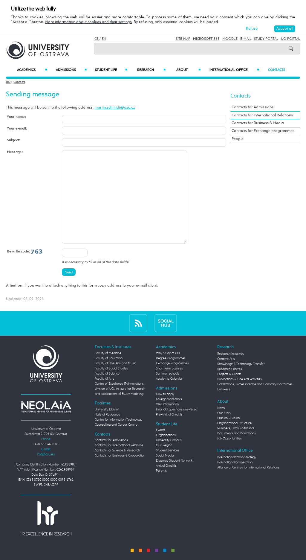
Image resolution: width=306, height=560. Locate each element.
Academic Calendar (169, 379)
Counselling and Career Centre (116, 425)
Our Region (164, 445)
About (188, 70)
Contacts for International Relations (262, 115)
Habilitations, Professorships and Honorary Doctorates (255, 384)
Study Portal (266, 39)
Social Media (165, 455)
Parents (161, 471)
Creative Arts (226, 359)
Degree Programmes (171, 358)
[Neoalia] (46, 407)
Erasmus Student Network (174, 460)
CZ (96, 39)
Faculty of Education (109, 358)
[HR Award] (46, 518)
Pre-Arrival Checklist (169, 414)
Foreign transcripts (169, 399)
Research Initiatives (230, 354)
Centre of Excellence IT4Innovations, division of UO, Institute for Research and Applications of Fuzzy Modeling (120, 389)
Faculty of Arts (104, 379)
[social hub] (165, 323)
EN (104, 39)
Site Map (183, 39)
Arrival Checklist (167, 466)
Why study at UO (168, 353)
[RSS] (138, 323)
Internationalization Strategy (236, 457)
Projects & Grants (229, 374)
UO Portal (290, 39)
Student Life (111, 70)
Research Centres (229, 369)
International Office (234, 70)
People (238, 139)
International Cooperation (235, 462)
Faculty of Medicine (108, 353)
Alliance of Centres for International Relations (248, 467)
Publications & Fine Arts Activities (239, 379)
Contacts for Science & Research (117, 450)
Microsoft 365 (206, 39)
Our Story (224, 413)
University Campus (169, 440)
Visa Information (167, 404)
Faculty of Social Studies (111, 368)
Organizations (166, 435)
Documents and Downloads (236, 433)
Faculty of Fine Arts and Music (115, 363)
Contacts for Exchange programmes (263, 131)
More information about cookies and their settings (88, 22)
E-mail (245, 39)
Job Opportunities (229, 438)
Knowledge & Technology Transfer (241, 364)
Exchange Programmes (172, 363)
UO (8, 81)
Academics (32, 70)
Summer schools (167, 373)
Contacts (276, 70)
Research (151, 70)
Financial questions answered (176, 409)
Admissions (71, 70)
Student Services (167, 450)
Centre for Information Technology (118, 419)
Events (160, 430)
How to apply (165, 394)
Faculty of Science (107, 373)
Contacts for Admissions (252, 107)
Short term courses (169, 368)
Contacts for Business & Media (258, 123)
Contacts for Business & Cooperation (120, 455)
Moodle (230, 39)
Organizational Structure (234, 423)
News (221, 408)
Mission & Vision (228, 418)
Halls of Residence (107, 414)
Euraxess (223, 389)
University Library (107, 409)
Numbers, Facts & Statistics (235, 428)
